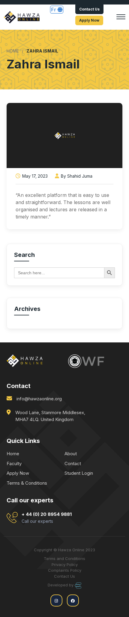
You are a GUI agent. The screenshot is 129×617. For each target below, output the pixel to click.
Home (13, 453)
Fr (54, 10)
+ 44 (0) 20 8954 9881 (47, 517)
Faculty (14, 463)
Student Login (78, 473)
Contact (72, 463)
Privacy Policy (65, 564)
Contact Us (89, 9)
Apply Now (89, 20)
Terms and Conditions (64, 558)
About (70, 453)
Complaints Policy (64, 570)
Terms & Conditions (27, 483)
